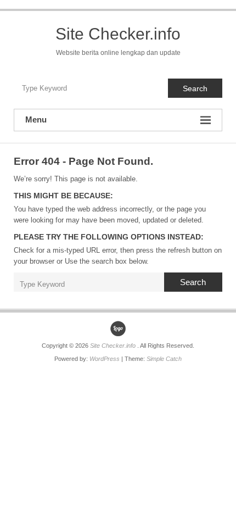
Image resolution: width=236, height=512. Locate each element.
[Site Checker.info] (118, 328)
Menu (36, 119)
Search (195, 88)
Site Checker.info (118, 34)
